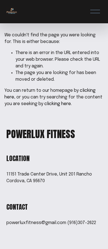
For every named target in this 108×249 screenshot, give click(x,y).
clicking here (57, 103)
